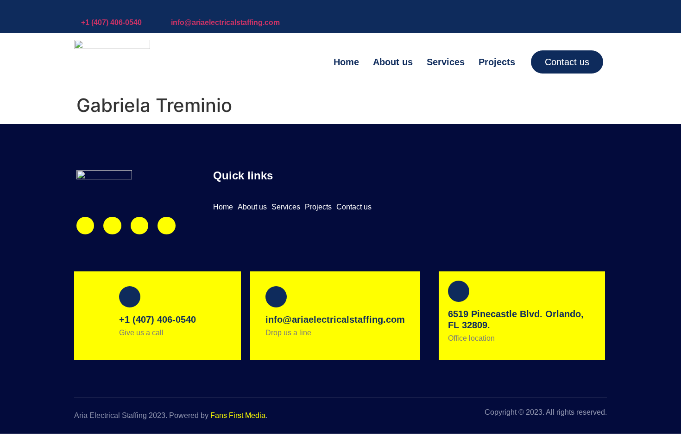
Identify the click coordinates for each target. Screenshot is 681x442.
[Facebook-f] (112, 225)
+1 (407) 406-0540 (111, 22)
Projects (497, 62)
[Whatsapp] (166, 225)
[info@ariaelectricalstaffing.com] (175, 9)
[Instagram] (85, 225)
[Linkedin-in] (139, 225)
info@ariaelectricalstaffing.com (225, 22)
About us (393, 62)
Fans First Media (237, 415)
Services (446, 62)
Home (346, 62)
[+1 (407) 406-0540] (85, 9)
